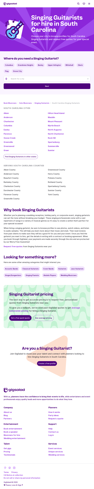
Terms (6, 472)
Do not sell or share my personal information (22, 478)
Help (50, 429)
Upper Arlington (54, 65)
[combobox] (49, 78)
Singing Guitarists (42, 103)
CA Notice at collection (13, 475)
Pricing (7, 451)
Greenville (8, 142)
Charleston (9, 121)
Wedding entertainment (14, 438)
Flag (6, 71)
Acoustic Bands (11, 269)
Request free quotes (13, 246)
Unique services (55, 451)
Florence (8, 134)
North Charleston (56, 134)
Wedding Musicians (69, 275)
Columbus (9, 65)
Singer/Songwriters (13, 275)
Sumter (51, 150)
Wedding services (56, 455)
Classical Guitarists (30, 269)
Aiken (6, 113)
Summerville (53, 146)
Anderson (8, 117)
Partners (8, 418)
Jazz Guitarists (77, 269)
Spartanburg (53, 142)
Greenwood (9, 146)
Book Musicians (10, 103)
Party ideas (53, 415)
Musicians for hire (12, 435)
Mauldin (51, 117)
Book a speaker (11, 432)
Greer (6, 150)
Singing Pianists (32, 275)
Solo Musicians (25, 103)
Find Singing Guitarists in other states (20, 157)
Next (47, 86)
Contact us (53, 432)
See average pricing (43, 318)
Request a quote (55, 418)
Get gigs (7, 448)
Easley (7, 130)
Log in (51, 435)
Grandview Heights (25, 65)
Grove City (17, 71)
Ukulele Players (49, 275)
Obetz (80, 65)
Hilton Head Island (56, 113)
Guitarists (62, 269)
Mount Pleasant (55, 121)
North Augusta (54, 130)
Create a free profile (47, 363)
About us (8, 412)
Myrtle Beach (54, 125)
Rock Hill (52, 138)
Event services (55, 448)
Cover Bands (48, 269)
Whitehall (69, 65)
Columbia (8, 125)
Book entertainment (13, 429)
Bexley (40, 65)
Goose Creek (9, 138)
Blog (6, 415)
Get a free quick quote (20, 318)
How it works (54, 412)
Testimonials (9, 455)
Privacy (14, 472)
